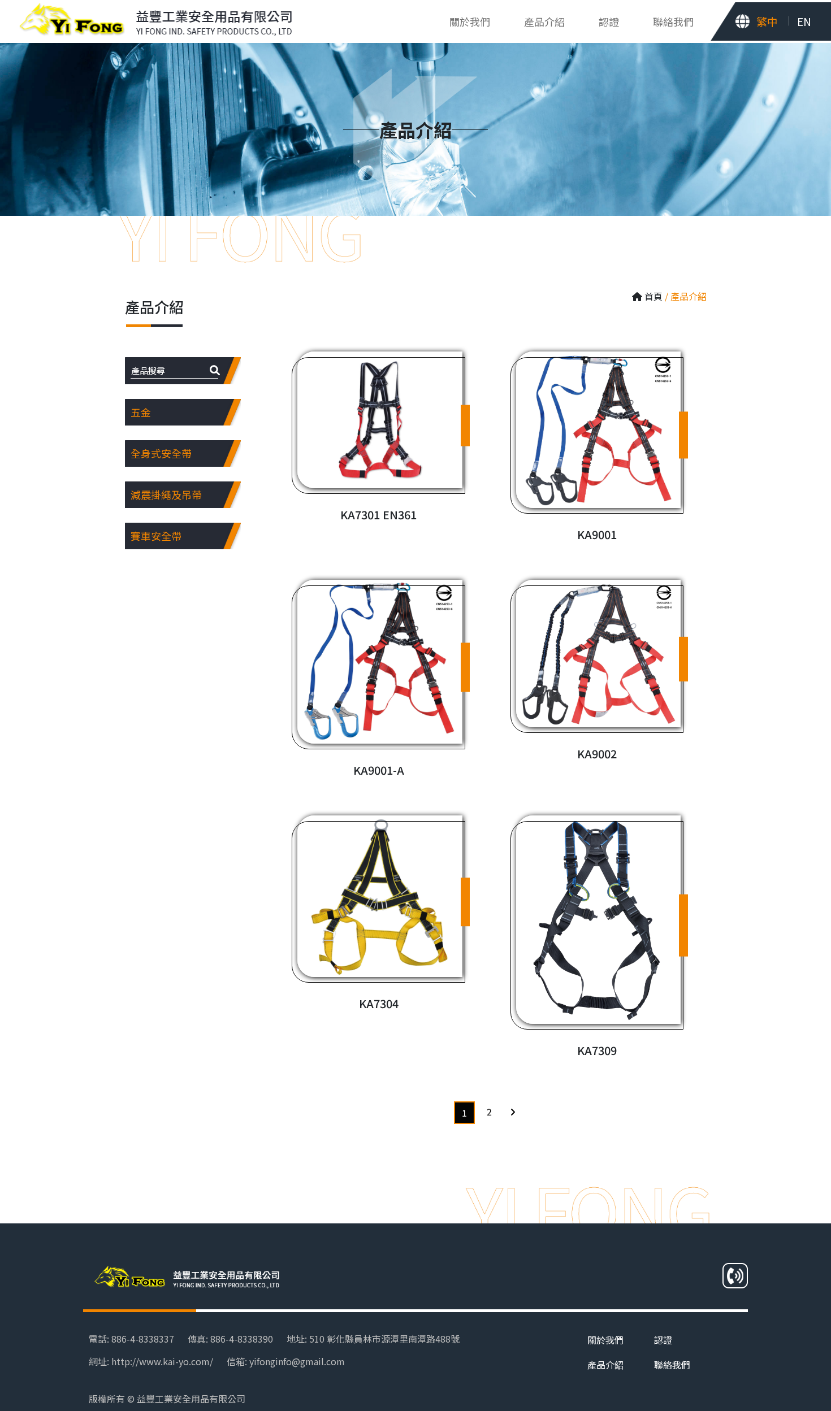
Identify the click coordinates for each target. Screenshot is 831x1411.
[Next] (513, 1111)
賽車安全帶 (156, 535)
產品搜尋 (148, 370)
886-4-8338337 (142, 1338)
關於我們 (469, 21)
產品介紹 (605, 1364)
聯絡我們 (673, 21)
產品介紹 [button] (544, 21)
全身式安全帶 (161, 453)
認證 (609, 21)
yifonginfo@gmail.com (297, 1361)
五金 (141, 412)
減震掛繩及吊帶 (166, 494)
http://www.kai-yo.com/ (162, 1361)
